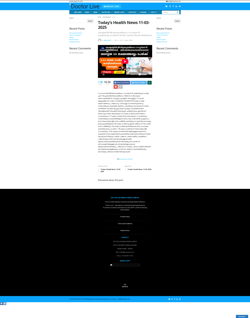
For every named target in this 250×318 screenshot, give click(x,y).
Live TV (153, 12)
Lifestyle (132, 12)
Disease (143, 12)
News (95, 12)
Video (131, 40)
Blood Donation (74, 39)
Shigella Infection (74, 42)
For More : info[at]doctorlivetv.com (121, 299)
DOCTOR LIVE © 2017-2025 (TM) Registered (81, 299)
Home (87, 12)
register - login (112, 6)
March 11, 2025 (118, 40)
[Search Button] (177, 12)
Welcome (77, 12)
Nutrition (106, 12)
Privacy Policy (125, 216)
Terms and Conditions (125, 223)
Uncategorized (107, 17)
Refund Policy (125, 230)
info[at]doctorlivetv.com (174, 1)
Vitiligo (71, 37)
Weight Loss (119, 12)
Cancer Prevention (75, 35)
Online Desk (107, 40)
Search (71, 18)
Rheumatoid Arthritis (75, 33)
